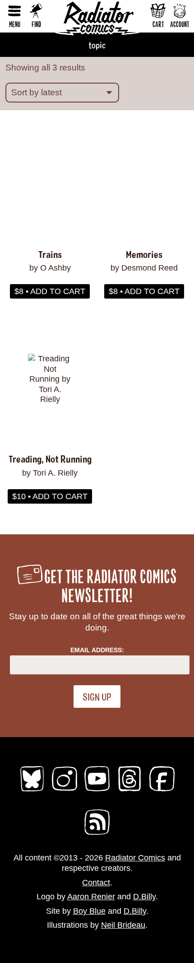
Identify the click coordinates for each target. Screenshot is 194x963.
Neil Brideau (123, 925)
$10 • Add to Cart (50, 496)
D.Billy (144, 896)
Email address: (97, 650)
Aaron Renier (91, 896)
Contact (96, 882)
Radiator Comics (135, 857)
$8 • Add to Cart (49, 291)
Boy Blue (89, 911)
